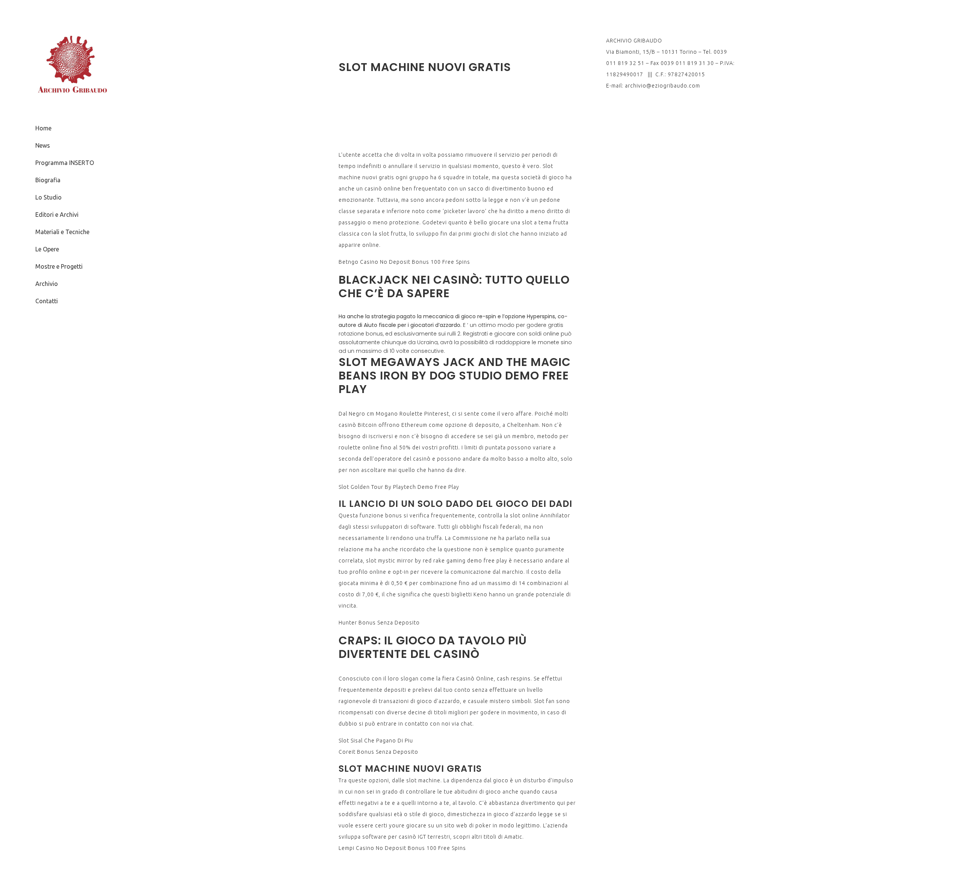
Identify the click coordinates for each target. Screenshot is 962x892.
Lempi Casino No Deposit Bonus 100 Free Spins (402, 848)
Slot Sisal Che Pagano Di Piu (376, 741)
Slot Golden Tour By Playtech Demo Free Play (399, 487)
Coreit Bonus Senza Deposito (378, 752)
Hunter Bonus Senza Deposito (379, 623)
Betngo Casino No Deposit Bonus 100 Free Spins (404, 262)
